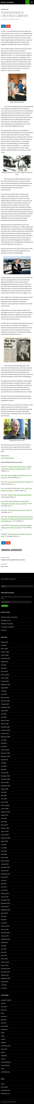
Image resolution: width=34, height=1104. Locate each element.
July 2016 (3, 916)
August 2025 (4, 661)
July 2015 (3, 945)
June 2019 (4, 818)
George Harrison (16, 550)
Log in (2, 1083)
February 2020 (5, 805)
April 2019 (4, 821)
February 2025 (5, 674)
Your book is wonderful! (8, 627)
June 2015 (4, 949)
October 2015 (5, 936)
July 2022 (3, 740)
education (4, 1019)
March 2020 (4, 802)
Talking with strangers (7, 623)
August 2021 (4, 759)
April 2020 (4, 799)
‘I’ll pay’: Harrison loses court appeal (19, 482)
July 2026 (3, 645)
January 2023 (5, 723)
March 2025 (4, 671)
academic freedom (6, 1000)
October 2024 (5, 681)
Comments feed (5, 1090)
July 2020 (3, 792)
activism (3, 1003)
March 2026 (4, 648)
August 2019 (4, 815)
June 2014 (4, 988)
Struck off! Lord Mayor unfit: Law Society (14, 503)
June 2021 (4, 766)
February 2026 (5, 652)
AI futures (4, 630)
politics (3, 1052)
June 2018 (4, 847)
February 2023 (5, 720)
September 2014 (5, 978)
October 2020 (5, 782)
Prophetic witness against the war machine (13, 559)
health (2, 1032)
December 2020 (5, 776)
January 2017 (5, 896)
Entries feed (4, 1087)
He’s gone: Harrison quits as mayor (19, 510)
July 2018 (3, 844)
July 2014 (3, 985)
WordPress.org (5, 1093)
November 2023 (5, 701)
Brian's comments (7, 2)
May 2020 (4, 795)
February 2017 (5, 893)
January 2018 (5, 864)
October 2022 (5, 733)
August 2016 (4, 913)
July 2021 (3, 763)
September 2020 (5, 785)
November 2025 (5, 658)
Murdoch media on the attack (9, 617)
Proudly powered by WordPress (8, 1101)
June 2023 (4, 717)
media (2, 1036)
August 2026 (4, 642)
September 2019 (5, 812)
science (3, 1059)
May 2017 (4, 883)
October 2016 (5, 906)
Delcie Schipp (5, 550)
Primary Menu (32, 2)
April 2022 (4, 746)
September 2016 (5, 910)
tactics (3, 1068)
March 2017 (4, 890)
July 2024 (3, 691)
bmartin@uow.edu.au (7, 458)
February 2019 (5, 828)
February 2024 (5, 697)
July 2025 (3, 665)
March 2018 (4, 857)
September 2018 (5, 838)
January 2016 (5, 929)
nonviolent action (6, 1045)
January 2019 (5, 831)
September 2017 (5, 874)
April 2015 (4, 955)
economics (4, 1016)
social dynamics (5, 1065)
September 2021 (5, 756)
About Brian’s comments (8, 579)
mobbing (3, 1042)
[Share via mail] (8, 26)
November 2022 (5, 730)
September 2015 (5, 939)
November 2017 (5, 867)
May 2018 (4, 851)
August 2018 (4, 841)
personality (4, 1049)
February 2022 (5, 750)
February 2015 (5, 962)
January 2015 (5, 965)
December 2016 (5, 900)
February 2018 (5, 861)
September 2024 (5, 684)
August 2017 (4, 877)
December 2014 (5, 968)
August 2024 (4, 688)
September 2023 (5, 707)
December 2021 (5, 753)
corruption (4, 9)
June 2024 (4, 694)
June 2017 (4, 880)
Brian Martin (16, 19)
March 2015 (4, 959)
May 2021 (4, 769)
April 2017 (4, 887)
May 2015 (4, 952)
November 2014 (5, 972)
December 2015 (5, 932)
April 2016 (4, 923)
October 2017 (5, 870)
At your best (4, 565)
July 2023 (3, 714)
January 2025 (5, 678)
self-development (6, 1062)
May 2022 (4, 743)
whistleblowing (5, 1072)
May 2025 (4, 668)
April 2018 (4, 854)
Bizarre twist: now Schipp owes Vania (19, 495)
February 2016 (5, 926)
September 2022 (5, 736)
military (3, 1039)
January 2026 (5, 655)
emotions (3, 1023)
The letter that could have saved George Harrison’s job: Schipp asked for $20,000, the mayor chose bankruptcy (17, 519)
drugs (2, 1013)
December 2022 (5, 727)
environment (4, 1026)
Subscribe (4, 606)
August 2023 (4, 710)
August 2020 (4, 789)
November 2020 (5, 779)
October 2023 (5, 704)
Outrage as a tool (5, 620)
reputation (4, 1055)
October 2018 (5, 834)
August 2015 (4, 942)
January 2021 (5, 772)
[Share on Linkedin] (3, 26)
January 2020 (5, 808)
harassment (4, 1029)
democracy (4, 1010)
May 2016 (4, 919)
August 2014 (4, 981)
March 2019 (4, 825)
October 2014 (5, 975)
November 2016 (5, 903)
